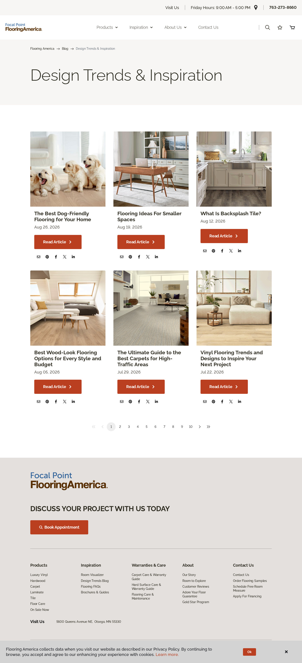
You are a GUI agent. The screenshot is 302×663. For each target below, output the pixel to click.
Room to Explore (194, 581)
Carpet (35, 586)
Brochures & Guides (95, 592)
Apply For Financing (247, 596)
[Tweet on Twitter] (64, 256)
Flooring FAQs (90, 586)
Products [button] (105, 27)
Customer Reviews (195, 586)
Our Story (189, 575)
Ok (249, 652)
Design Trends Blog (95, 581)
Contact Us (208, 27)
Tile (32, 598)
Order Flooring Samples (250, 581)
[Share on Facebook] (55, 256)
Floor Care (37, 604)
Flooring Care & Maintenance (143, 596)
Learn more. (167, 654)
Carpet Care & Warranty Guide (149, 577)
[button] (267, 27)
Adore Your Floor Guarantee (194, 594)
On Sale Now (39, 610)
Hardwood (37, 581)
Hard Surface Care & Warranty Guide (146, 587)
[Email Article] (38, 256)
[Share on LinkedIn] (73, 256)
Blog (65, 48)
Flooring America (42, 48)
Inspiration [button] (139, 27)
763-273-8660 (283, 7)
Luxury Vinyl (39, 575)
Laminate (37, 592)
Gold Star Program (195, 602)
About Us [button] (173, 27)
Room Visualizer (92, 575)
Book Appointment (61, 527)
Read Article (54, 242)
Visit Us (172, 7)
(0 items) (292, 27)
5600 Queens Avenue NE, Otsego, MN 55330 (88, 621)
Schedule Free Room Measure (247, 588)
